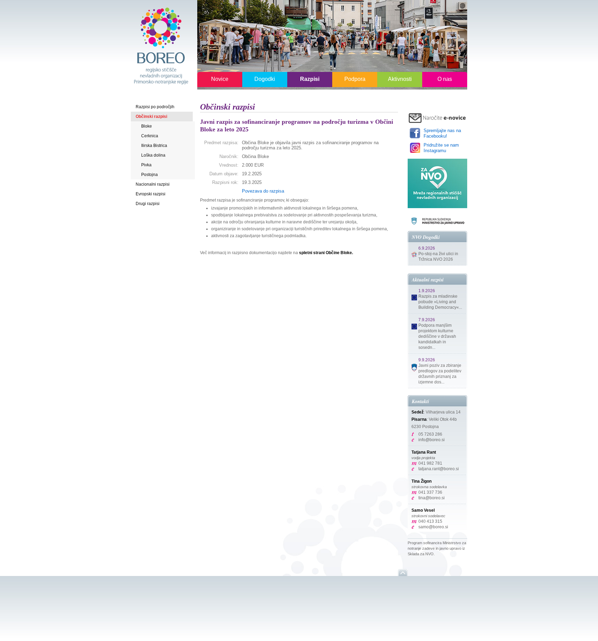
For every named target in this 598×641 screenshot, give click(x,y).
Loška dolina (153, 155)
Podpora (354, 79)
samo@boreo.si (433, 526)
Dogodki (264, 79)
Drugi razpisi (148, 203)
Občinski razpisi (151, 116)
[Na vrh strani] (403, 572)
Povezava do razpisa (263, 191)
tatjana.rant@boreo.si (438, 468)
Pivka (146, 164)
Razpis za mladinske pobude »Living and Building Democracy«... (440, 302)
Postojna (149, 174)
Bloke (146, 126)
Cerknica (149, 135)
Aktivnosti (400, 79)
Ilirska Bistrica (154, 145)
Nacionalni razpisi (153, 184)
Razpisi (309, 79)
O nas (444, 79)
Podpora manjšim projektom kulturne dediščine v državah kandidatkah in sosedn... (437, 336)
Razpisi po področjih (155, 106)
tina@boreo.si (431, 497)
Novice (219, 79)
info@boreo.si (431, 439)
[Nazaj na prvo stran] (160, 45)
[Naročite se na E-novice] (437, 118)
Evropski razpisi (150, 194)
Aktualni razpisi (428, 279)
